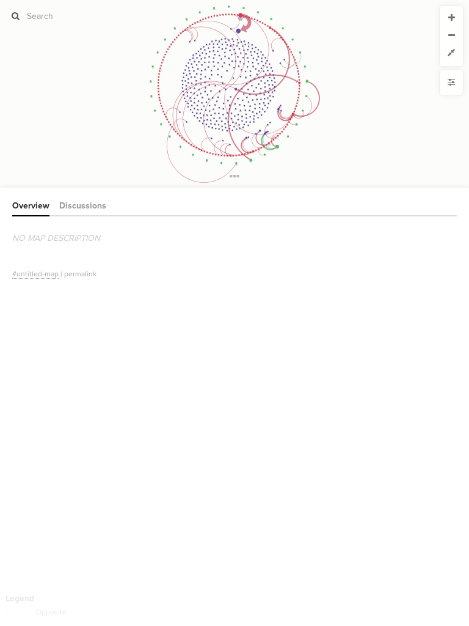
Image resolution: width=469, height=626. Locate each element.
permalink (80, 274)
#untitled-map (35, 274)
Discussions (82, 206)
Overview (30, 206)
